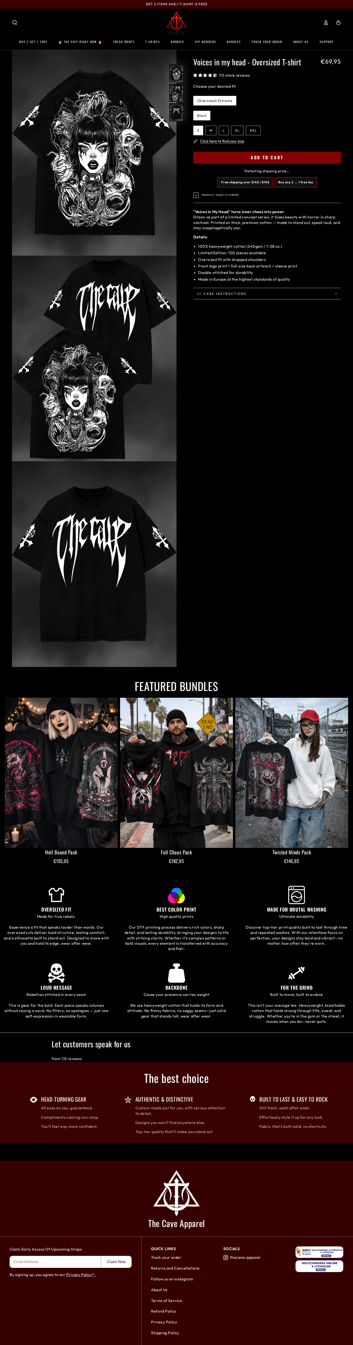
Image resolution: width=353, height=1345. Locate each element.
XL (237, 130)
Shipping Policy (165, 1332)
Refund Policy (163, 1311)
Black (202, 115)
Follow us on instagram (172, 1279)
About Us (159, 1289)
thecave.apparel (245, 1257)
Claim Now (116, 1262)
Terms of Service (166, 1300)
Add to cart (267, 157)
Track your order (166, 1257)
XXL (253, 130)
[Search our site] (14, 22)
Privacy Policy (164, 1322)
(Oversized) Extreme (214, 101)
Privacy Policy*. (81, 1274)
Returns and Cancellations (175, 1268)
